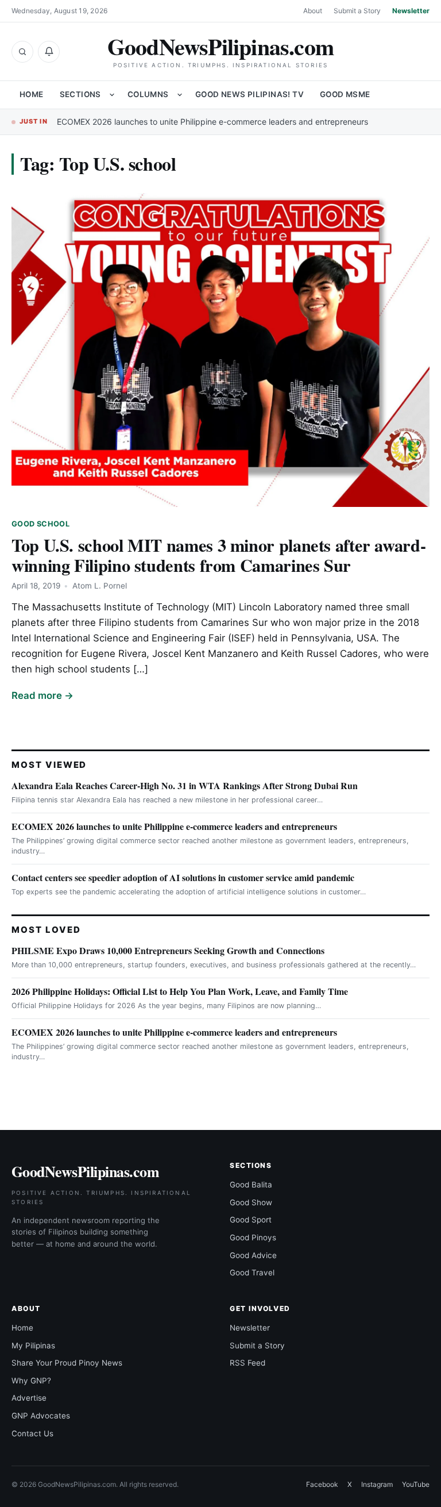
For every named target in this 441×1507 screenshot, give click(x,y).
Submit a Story (357, 10)
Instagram (377, 1484)
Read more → (42, 695)
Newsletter (411, 10)
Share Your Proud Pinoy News (66, 1362)
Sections (80, 94)
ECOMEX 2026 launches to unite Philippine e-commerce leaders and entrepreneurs (212, 121)
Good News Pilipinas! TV (249, 94)
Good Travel (252, 1272)
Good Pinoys (253, 1237)
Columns (148, 94)
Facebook (322, 1484)
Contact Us (32, 1433)
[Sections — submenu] (112, 95)
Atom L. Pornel (99, 585)
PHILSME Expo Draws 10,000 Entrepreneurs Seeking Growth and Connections (167, 950)
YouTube (416, 1484)
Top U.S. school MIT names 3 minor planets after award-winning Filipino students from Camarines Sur (218, 555)
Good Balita (251, 1184)
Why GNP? (31, 1380)
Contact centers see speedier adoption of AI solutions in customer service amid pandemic (182, 877)
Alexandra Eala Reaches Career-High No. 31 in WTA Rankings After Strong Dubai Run (184, 785)
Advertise (29, 1397)
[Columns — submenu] (179, 95)
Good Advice (253, 1255)
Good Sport (251, 1219)
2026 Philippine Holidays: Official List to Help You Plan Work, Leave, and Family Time (179, 991)
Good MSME (345, 94)
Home (32, 94)
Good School (40, 524)
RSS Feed (247, 1362)
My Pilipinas (33, 1345)
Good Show (251, 1202)
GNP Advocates (40, 1415)
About (312, 10)
